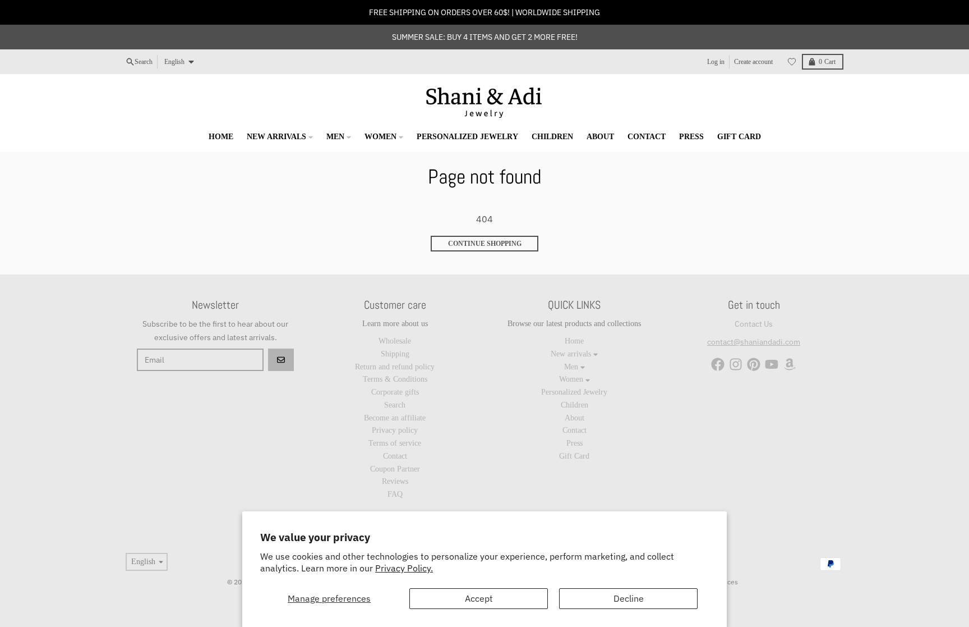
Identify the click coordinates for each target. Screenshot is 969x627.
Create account (753, 62)
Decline (628, 598)
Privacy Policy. (404, 568)
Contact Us (754, 324)
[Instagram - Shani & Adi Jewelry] (735, 364)
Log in (716, 62)
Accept (479, 598)
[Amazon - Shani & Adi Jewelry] (789, 364)
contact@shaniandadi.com (753, 342)
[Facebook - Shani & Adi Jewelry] (718, 364)
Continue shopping (485, 244)
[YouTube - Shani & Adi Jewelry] (771, 364)
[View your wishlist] (791, 61)
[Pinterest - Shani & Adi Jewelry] (753, 364)
